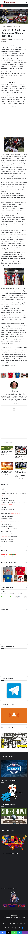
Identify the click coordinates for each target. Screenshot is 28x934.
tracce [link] (12, 236)
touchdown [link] (9, 332)
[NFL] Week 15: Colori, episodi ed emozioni (6, 471)
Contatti (16, 920)
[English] (2, 554)
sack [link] (25, 219)
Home (3, 26)
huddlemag (4, 498)
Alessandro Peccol (7, 539)
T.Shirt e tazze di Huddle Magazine (14, 372)
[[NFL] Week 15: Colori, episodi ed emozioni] (7, 466)
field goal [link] (14, 83)
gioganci (3, 507)
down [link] (15, 234)
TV (14, 917)
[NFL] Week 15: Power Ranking (20, 456)
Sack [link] (3, 225)
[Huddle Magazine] (9, 2)
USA (4, 917)
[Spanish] (9, 554)
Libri (11, 917)
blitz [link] (25, 184)
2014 (14, 26)
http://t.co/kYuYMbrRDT (6, 495)
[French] (6, 554)
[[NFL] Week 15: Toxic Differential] (7, 448)
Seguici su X (4, 609)
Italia (17, 917)
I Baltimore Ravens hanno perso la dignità (13, 6)
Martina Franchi (6, 524)
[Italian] (15, 554)
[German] (4, 554)
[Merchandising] (14, 375)
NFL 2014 (18, 26)
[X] (14, 403)
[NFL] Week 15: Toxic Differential (6, 452)
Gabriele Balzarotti (7, 516)
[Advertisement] (14, 122)
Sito (19, 917)
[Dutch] (8, 554)
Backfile (23, 917)
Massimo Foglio (6, 39)
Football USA (9, 26)
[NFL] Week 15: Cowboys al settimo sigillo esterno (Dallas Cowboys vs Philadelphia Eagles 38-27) (20, 473)
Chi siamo (12, 920)
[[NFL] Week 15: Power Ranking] (21, 450)
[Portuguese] (11, 554)
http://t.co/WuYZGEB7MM (7, 504)
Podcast (8, 917)
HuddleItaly (4, 592)
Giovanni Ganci (6, 532)
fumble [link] (17, 90)
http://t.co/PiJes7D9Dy (16, 513)
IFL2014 (3, 489)
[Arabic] (13, 554)
